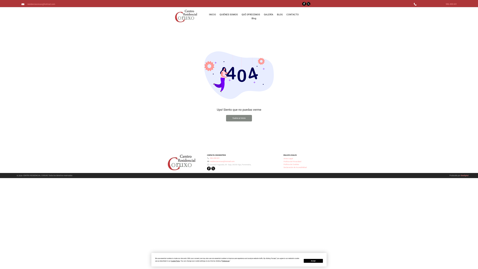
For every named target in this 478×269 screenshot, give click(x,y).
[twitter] (308, 4)
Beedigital (464, 175)
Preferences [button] (225, 261)
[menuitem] (212, 14)
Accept (313, 261)
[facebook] (304, 4)
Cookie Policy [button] (175, 261)
